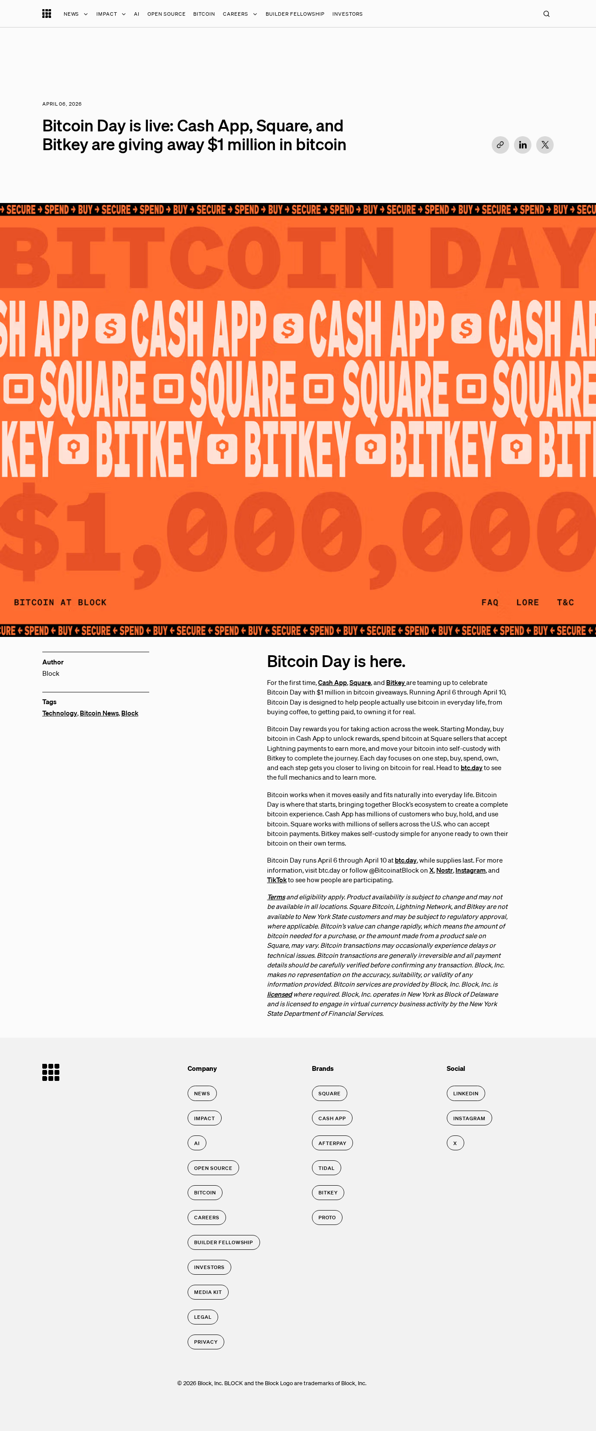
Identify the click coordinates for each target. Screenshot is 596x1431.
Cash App (332, 682)
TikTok (277, 879)
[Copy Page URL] (500, 145)
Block (129, 713)
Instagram (471, 870)
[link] (202, 1093)
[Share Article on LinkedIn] (522, 145)
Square (360, 682)
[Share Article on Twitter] (545, 145)
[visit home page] (46, 15)
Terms (276, 896)
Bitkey (396, 682)
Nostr (444, 870)
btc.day (472, 767)
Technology (59, 713)
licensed (279, 994)
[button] (546, 13)
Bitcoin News (99, 713)
